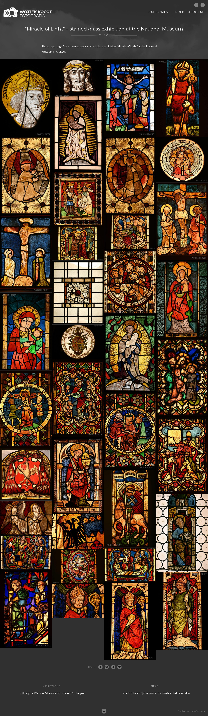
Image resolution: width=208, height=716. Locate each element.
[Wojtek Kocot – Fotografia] (27, 12)
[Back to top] (104, 711)
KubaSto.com (197, 711)
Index (179, 12)
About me (196, 12)
